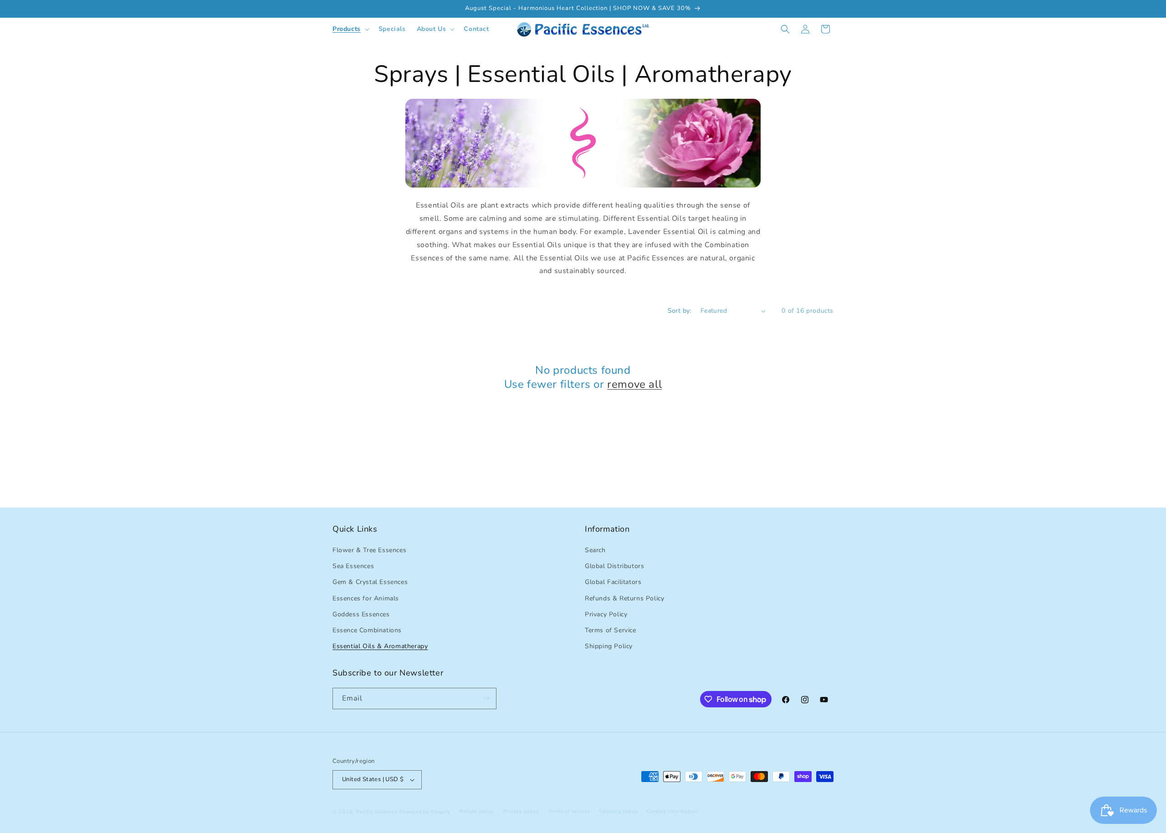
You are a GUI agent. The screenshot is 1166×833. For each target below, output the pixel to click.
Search (595, 550)
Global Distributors (614, 566)
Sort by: (679, 310)
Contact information (672, 811)
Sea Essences (353, 566)
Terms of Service (610, 630)
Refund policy (477, 811)
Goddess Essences (361, 614)
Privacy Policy (606, 614)
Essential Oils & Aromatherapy (380, 646)
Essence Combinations (367, 630)
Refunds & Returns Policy (624, 598)
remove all (634, 384)
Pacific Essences (377, 811)
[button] (350, 29)
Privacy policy (521, 811)
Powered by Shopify (425, 811)
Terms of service (569, 811)
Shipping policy (618, 811)
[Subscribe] (486, 698)
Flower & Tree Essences (369, 550)
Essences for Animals (365, 598)
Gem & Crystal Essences (370, 582)
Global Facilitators (613, 582)
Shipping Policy (609, 646)
